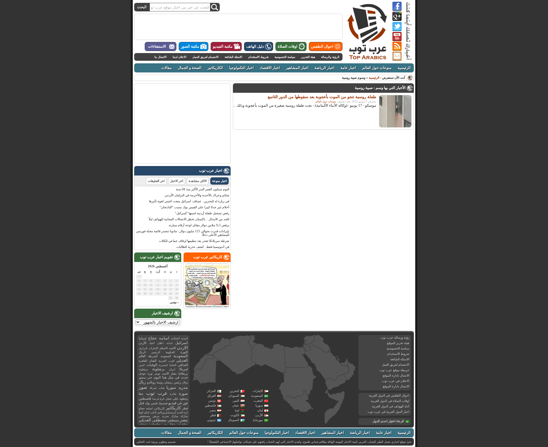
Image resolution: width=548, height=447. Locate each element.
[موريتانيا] (206, 371)
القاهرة (143, 360)
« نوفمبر (174, 302)
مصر (212, 410)
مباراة (184, 416)
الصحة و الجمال (190, 68)
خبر (150, 377)
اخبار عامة (348, 68)
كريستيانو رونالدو (167, 412)
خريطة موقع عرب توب (394, 370)
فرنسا (155, 398)
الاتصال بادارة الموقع (396, 375)
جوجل (142, 373)
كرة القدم (182, 412)
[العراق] (321, 343)
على (175, 398)
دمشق (142, 377)
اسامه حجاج (158, 338)
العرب (171, 360)
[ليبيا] (268, 358)
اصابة (169, 343)
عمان (235, 405)
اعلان (160, 343)
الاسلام (164, 348)
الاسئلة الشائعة (233, 56)
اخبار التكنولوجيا (241, 68)
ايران (172, 369)
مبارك (174, 416)
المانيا (173, 365)
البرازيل (143, 348)
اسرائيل (181, 343)
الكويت (234, 415)
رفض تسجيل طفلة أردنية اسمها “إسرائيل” (202, 213)
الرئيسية (404, 68)
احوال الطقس (322, 46)
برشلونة (158, 369)
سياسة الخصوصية (285, 56)
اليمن (236, 400)
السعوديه (165, 356)
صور (143, 387)
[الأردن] (309, 347)
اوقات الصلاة (287, 46)
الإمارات (258, 391)
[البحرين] (337, 357)
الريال (142, 352)
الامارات (153, 348)
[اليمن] (335, 382)
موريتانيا (258, 420)
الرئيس (155, 352)
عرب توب (157, 393)
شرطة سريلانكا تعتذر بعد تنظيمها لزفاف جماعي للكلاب (194, 240)
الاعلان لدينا (179, 56)
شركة (153, 387)
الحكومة (170, 352)
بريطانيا (183, 373)
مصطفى (173, 420)
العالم (142, 356)
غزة (162, 398)
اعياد (152, 343)
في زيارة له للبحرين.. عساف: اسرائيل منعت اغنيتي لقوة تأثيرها (189, 201)
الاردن (182, 347)
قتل (141, 403)
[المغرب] (217, 346)
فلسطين (210, 405)
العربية (162, 360)
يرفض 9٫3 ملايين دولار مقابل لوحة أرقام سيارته (199, 225)
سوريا (259, 405)
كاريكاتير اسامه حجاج (152, 408)
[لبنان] (305, 342)
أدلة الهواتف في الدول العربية (390, 406)
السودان (233, 395)
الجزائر (211, 391)
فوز (185, 403)
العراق (211, 395)
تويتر (157, 373)
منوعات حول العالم (377, 68)
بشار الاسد (169, 373)
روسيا (160, 382)
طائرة (173, 394)
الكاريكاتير (215, 68)
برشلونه (143, 369)
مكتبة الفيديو (223, 46)
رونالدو (151, 382)
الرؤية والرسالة (330, 56)
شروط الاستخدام (258, 56)
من (165, 424)
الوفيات (151, 365)
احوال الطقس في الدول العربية (389, 395)
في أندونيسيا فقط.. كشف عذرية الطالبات (202, 246)
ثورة (150, 373)
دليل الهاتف (255, 46)
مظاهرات (183, 424)
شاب (161, 387)
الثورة (184, 352)
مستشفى (144, 416)
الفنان (152, 360)
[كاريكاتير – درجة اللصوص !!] (207, 306)
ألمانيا (184, 338)
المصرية (163, 365)
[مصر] (296, 357)
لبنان (260, 410)
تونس (212, 400)
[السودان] (297, 383)
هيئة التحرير (308, 56)
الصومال (233, 420)
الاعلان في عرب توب (395, 381)
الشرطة (153, 356)
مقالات (166, 68)
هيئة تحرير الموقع (398, 343)
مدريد (165, 416)
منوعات (143, 424)
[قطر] (338, 361)
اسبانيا (142, 338)
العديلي (182, 361)
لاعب (153, 412)
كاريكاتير (173, 408)
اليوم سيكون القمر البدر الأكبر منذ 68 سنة (202, 189)
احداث (175, 338)
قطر (213, 415)
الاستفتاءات (157, 46)
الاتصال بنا (160, 56)
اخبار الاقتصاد (270, 68)
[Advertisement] (238, 27)
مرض (156, 416)
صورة (183, 393)
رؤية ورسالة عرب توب (394, 337)
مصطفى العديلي (152, 420)
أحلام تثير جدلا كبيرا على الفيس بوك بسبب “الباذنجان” (194, 207)
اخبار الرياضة (325, 68)
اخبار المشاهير (297, 68)
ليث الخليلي (143, 441)
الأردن (259, 415)
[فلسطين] (304, 346)
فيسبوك (163, 403)
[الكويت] (329, 351)
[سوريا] (309, 340)
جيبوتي (211, 420)
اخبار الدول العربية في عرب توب (388, 411)
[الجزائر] (234, 355)
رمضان (168, 382)
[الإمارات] (344, 362)
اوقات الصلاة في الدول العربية (390, 400)
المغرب (258, 400)
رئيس (177, 382)
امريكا (183, 369)
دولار (185, 382)
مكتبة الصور (190, 46)
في (179, 403)
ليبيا (237, 410)
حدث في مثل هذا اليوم (171, 377)
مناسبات (155, 424)
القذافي (183, 365)
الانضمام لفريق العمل (205, 56)
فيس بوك (151, 403)
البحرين (234, 391)
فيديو (172, 403)
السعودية (257, 395)
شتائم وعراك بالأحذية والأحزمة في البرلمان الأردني (197, 195)
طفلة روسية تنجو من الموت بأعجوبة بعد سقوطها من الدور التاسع (322, 97)
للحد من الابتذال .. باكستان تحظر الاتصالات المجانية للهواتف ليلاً (189, 219)
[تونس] (252, 342)
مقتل (172, 424)
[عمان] (350, 370)
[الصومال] (335, 407)
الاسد (172, 348)
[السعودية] (326, 363)
